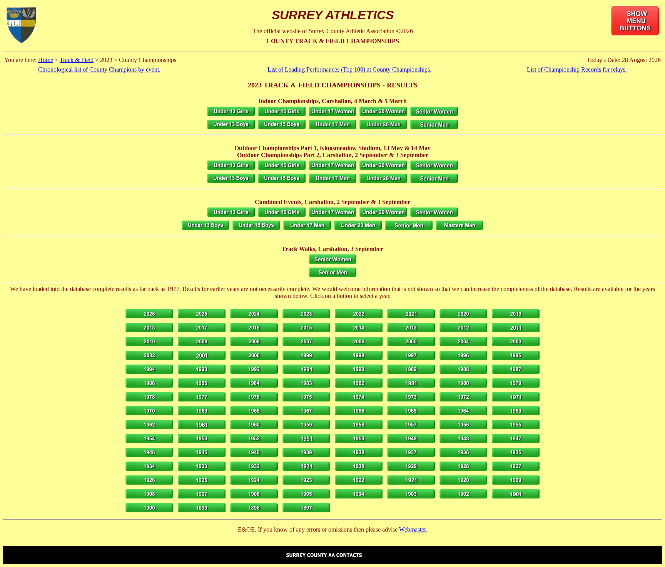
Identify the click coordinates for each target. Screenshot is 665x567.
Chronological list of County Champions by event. (99, 69)
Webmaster (412, 529)
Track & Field (77, 60)
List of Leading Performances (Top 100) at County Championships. (349, 69)
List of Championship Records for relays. (577, 69)
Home (45, 60)
